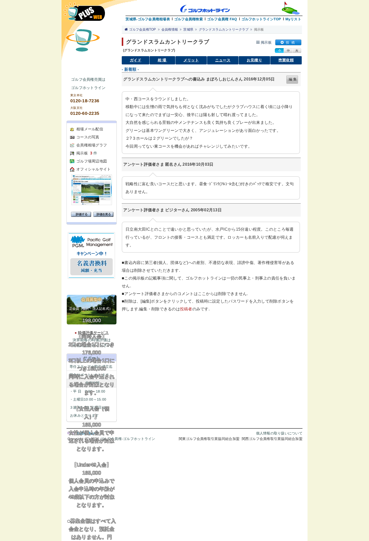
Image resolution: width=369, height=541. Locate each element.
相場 (162, 60)
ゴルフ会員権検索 (188, 19)
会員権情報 (169, 29)
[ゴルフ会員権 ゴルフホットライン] (84, 14)
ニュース (222, 60)
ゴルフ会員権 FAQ (222, 19)
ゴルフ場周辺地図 (91, 161)
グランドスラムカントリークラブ (224, 29)
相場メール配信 (89, 129)
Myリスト (293, 19)
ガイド (135, 60)
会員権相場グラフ (91, 145)
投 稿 (290, 42)
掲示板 (82, 153)
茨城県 (188, 29)
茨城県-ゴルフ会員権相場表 (148, 19)
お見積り (254, 60)
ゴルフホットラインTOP (261, 19)
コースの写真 (87, 137)
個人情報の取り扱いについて (279, 433)
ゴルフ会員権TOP (142, 29)
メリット (191, 60)
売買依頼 (286, 60)
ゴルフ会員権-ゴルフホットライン (127, 439)
